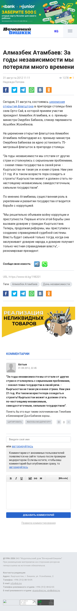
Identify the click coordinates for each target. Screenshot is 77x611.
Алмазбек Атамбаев (24, 284)
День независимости (56, 284)
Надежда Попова (13, 81)
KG (56, 31)
